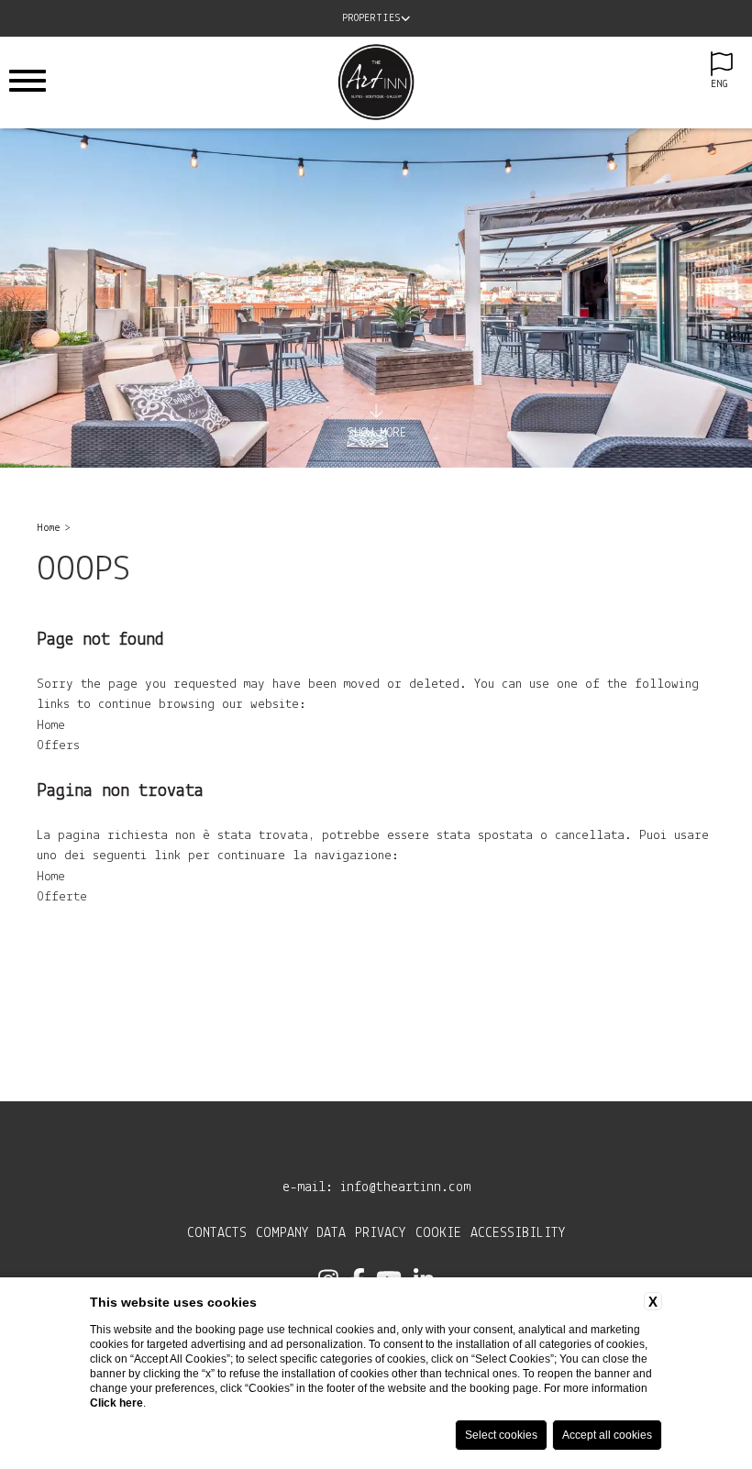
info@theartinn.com (405, 1187)
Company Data (301, 1233)
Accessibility (518, 1233)
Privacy (380, 1233)
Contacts (217, 1233)
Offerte (62, 897)
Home (49, 528)
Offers (58, 746)
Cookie (438, 1233)
